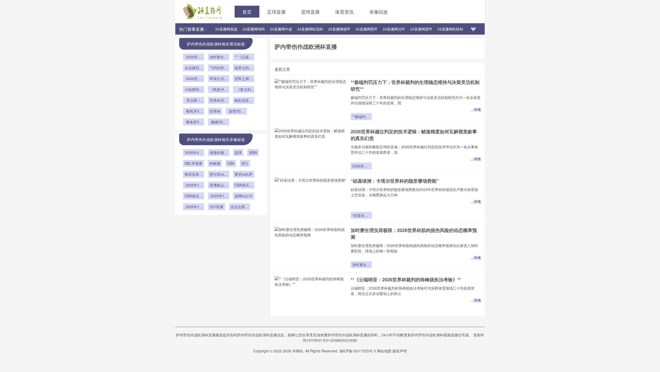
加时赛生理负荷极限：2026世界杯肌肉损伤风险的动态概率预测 (361, 265)
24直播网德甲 (339, 29)
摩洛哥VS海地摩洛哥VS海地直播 (194, 122)
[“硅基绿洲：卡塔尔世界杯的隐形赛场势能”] (311, 198)
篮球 (238, 152)
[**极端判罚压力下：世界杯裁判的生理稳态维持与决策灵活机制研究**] (311, 99)
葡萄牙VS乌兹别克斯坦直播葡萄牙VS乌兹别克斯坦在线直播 (194, 112)
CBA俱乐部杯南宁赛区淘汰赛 (244, 185)
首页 (247, 11)
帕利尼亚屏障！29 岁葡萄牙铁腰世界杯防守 (244, 101)
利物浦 (214, 163)
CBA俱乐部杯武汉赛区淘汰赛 (194, 196)
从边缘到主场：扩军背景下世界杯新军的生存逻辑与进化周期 (194, 68)
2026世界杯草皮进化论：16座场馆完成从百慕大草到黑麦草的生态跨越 (194, 79)
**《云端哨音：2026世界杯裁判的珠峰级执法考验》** (406, 279)
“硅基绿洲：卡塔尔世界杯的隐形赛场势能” (395, 180)
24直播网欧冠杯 (310, 29)
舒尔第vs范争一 (219, 175)
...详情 (476, 109)
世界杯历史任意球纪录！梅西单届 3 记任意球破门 (219, 101)
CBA (230, 163)
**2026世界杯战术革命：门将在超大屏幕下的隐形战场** (219, 68)
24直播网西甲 (367, 29)
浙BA (253, 152)
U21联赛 (217, 206)
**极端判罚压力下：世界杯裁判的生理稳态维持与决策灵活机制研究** (361, 117)
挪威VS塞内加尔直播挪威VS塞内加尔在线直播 (219, 122)
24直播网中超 (281, 29)
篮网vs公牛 (244, 195)
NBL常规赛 (193, 163)
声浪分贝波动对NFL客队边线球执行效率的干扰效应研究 (219, 79)
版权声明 (399, 350)
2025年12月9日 (194, 185)
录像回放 (378, 11)
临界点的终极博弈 (244, 68)
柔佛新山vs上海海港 (219, 185)
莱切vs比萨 (244, 174)
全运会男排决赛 (239, 207)
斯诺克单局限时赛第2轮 (194, 175)
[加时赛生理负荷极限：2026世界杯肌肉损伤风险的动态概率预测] (311, 247)
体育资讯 (344, 11)
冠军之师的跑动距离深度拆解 (244, 79)
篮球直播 (310, 11)
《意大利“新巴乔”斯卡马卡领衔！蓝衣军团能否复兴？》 (244, 90)
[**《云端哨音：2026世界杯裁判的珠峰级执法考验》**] (311, 296)
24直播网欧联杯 (450, 29)
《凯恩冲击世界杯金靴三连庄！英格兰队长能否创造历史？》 (219, 90)
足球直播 (276, 11)
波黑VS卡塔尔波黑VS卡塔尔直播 (236, 112)
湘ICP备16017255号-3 (357, 350)
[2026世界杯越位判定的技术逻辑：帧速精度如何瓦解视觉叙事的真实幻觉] (311, 148)
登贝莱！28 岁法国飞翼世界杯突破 (194, 101)
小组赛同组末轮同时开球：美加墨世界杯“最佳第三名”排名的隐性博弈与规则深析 (194, 90)
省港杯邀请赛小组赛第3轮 (219, 153)
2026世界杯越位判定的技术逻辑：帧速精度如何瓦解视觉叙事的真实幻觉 (361, 166)
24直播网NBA (254, 29)
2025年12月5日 (219, 196)
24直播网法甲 (394, 29)
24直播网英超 (226, 29)
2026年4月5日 (193, 153)
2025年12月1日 (194, 207)
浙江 (245, 163)
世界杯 (215, 111)
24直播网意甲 (421, 29)
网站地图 (384, 350)
